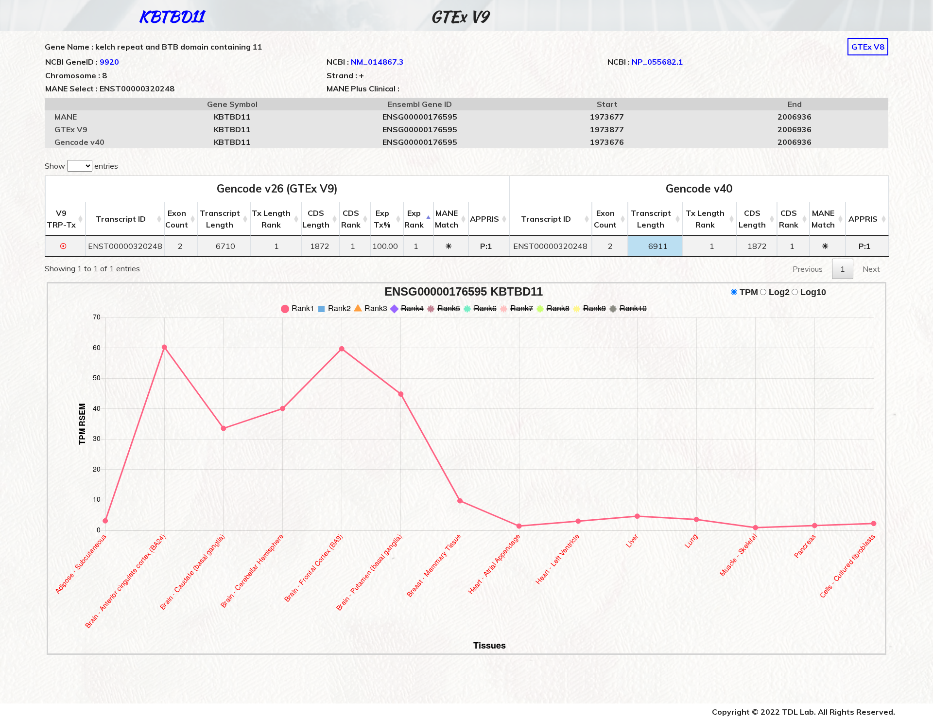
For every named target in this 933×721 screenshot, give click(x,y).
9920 (109, 62)
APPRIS (484, 219)
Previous (808, 269)
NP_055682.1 (657, 62)
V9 (61, 218)
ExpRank (414, 218)
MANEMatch (446, 218)
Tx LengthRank (271, 218)
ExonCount (176, 218)
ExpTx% (382, 218)
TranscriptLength (220, 218)
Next (871, 269)
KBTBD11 (171, 16)
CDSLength (315, 218)
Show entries (81, 166)
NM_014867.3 (377, 62)
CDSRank (351, 218)
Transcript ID (121, 219)
